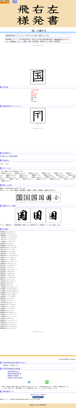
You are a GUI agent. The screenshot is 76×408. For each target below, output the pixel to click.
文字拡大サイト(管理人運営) (9, 156)
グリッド (39, 124)
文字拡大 (43, 394)
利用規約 (31, 405)
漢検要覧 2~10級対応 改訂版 (15, 377)
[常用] (32, 91)
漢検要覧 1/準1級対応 (13, 375)
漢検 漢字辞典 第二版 (13, 371)
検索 (16, 1)
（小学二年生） (35, 89)
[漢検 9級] (33, 95)
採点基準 (5, 365)
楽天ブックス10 (35, 394)
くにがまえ (34, 101)
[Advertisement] (38, 56)
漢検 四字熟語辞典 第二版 (14, 373)
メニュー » (3, 2)
